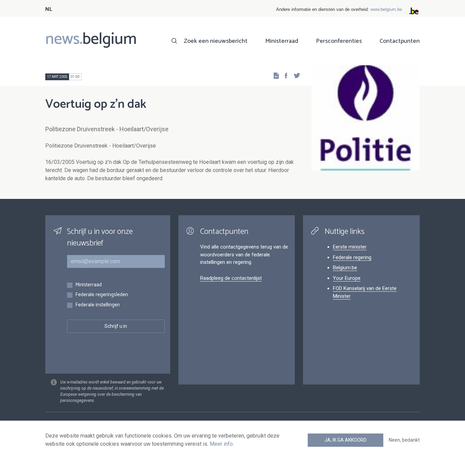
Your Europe (346, 278)
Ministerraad (281, 41)
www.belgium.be (386, 9)
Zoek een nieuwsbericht (215, 41)
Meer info (221, 444)
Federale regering (352, 257)
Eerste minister (350, 247)
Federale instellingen (97, 305)
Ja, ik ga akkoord (345, 440)
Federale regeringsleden (101, 295)
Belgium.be (345, 268)
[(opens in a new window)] (284, 75)
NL (48, 9)
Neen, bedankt (404, 440)
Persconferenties (339, 41)
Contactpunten (400, 41)
